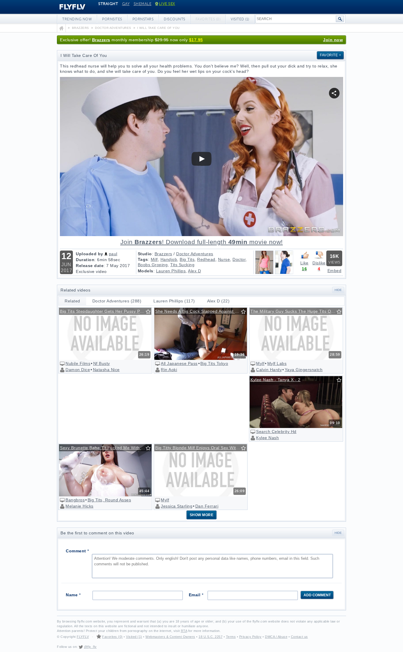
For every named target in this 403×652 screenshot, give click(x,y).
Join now (333, 39)
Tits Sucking (182, 264)
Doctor (238, 259)
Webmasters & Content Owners (170, 636)
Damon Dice (77, 369)
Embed (334, 270)
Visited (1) (240, 19)
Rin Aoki (169, 369)
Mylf (260, 363)
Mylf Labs (277, 363)
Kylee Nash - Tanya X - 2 (275, 379)
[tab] (72, 301)
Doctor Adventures (194, 253)
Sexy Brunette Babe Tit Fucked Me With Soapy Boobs (105, 447)
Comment (77, 551)
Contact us (299, 636)
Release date (90, 265)
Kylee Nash (267, 437)
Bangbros (75, 500)
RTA (184, 631)
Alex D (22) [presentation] (218, 301)
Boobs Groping (153, 264)
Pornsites (112, 19)
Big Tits (187, 259)
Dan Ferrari (207, 506)
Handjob (168, 259)
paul (113, 253)
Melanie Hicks (79, 506)
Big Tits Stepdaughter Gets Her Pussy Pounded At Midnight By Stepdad (105, 311)
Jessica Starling (176, 506)
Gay (126, 4)
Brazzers (101, 39)
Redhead (206, 259)
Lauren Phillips (171, 271)
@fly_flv (90, 646)
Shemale (143, 4)
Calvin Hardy (269, 369)
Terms (231, 636)
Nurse (224, 259)
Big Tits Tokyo (214, 363)
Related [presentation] (72, 301)
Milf (154, 259)
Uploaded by (89, 253)
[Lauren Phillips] (264, 272)
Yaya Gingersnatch (304, 369)
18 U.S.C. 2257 (210, 636)
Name (73, 594)
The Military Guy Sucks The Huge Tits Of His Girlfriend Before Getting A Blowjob (296, 311)
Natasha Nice (106, 369)
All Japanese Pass (179, 363)
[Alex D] (284, 272)
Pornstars (143, 19)
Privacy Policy (250, 636)
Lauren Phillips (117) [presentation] (174, 301)
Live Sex (167, 4)
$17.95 (196, 39)
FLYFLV (68, 7)
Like (304, 263)
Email (196, 594)
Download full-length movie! (201, 242)
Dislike (319, 263)
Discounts (174, 19)
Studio (145, 253)
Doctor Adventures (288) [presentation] (117, 301)
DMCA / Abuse (276, 636)
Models (145, 271)
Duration (85, 259)
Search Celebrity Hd (276, 431)
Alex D (194, 271)
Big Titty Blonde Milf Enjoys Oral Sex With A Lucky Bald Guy (201, 447)
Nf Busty (101, 363)
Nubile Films (77, 363)
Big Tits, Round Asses (109, 500)
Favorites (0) (112, 636)
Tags (143, 259)
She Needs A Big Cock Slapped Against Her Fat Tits (201, 311)
